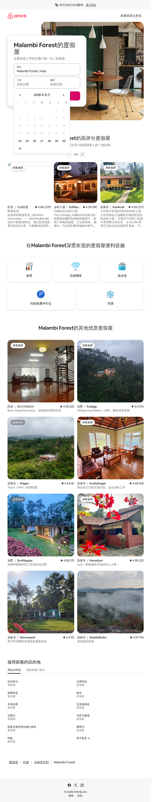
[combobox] (47, 71)
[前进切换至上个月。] (20, 95)
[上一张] (69, 155)
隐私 (71, 795)
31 (20, 148)
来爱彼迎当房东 (130, 16)
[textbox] (30, 84)
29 (56, 141)
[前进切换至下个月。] (63, 95)
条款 (80, 795)
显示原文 (91, 5)
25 (27, 141)
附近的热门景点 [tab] (36, 670)
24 (19, 141)
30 (64, 141)
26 (34, 141)
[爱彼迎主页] (17, 16)
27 (41, 141)
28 (49, 141)
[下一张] (82, 155)
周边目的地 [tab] (14, 670)
